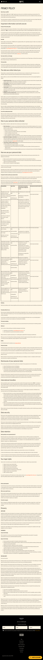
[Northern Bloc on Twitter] (1, 1)
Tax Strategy (21, 648)
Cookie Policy (21, 642)
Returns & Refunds (21, 644)
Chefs (36, 657)
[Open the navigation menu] (39, 1)
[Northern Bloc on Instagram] (3, 1)
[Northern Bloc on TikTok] (6, 1)
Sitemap (21, 651)
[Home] (21, 619)
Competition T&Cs (21, 646)
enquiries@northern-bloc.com (12, 48)
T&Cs (21, 639)
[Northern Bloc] (21, 1)
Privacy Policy (37, 630)
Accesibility (21, 650)
